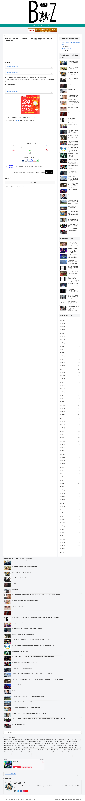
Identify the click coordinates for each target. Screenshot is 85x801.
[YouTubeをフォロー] (34, 160)
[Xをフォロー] (26, 160)
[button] (30, 153)
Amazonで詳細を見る (12, 66)
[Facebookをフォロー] (29, 160)
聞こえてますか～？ (66, 48)
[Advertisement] (30, 51)
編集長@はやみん (19, 784)
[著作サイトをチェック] (23, 160)
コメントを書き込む (30, 182)
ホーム (6, 799)
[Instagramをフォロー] (31, 160)
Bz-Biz (18, 121)
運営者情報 (34, 799)
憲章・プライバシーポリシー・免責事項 (16, 799)
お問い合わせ (28, 799)
